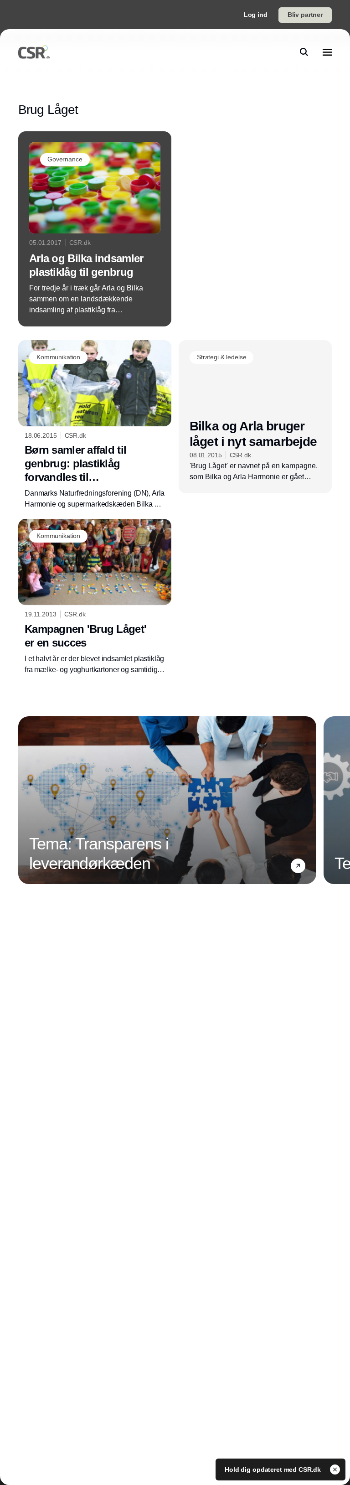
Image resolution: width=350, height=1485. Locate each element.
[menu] (327, 52)
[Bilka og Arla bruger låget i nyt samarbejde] (255, 416)
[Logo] (34, 52)
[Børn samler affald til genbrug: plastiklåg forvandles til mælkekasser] (94, 425)
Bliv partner (305, 14)
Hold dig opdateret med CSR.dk (274, 1469)
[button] (298, 866)
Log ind (256, 14)
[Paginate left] (25, 800)
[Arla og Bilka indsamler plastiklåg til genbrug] (94, 228)
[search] (304, 52)
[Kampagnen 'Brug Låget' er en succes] (94, 597)
